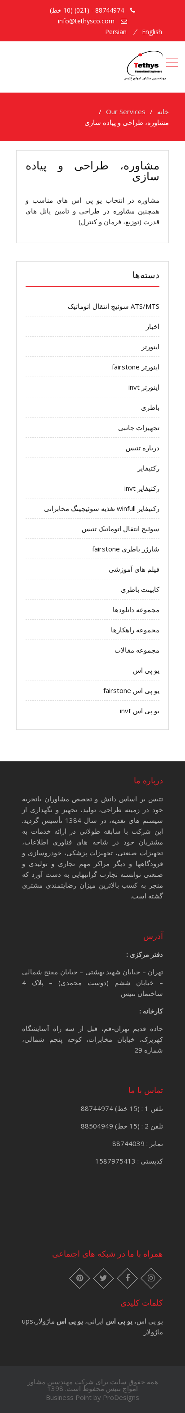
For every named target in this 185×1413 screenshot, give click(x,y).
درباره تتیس (142, 447)
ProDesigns (121, 1397)
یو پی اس (146, 670)
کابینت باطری (140, 589)
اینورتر (150, 346)
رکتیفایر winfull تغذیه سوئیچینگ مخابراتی (101, 508)
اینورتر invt (143, 386)
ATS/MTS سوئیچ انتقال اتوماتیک (113, 306)
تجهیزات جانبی (138, 427)
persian (116, 32)
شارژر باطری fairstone (125, 548)
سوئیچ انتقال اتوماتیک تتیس (120, 528)
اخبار (152, 326)
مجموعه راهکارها (135, 629)
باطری (150, 407)
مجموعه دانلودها (136, 609)
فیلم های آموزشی (134, 568)
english (152, 32)
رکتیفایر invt (141, 488)
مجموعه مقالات (137, 649)
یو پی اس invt (139, 710)
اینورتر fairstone (135, 366)
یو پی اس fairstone (131, 690)
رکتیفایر (148, 467)
